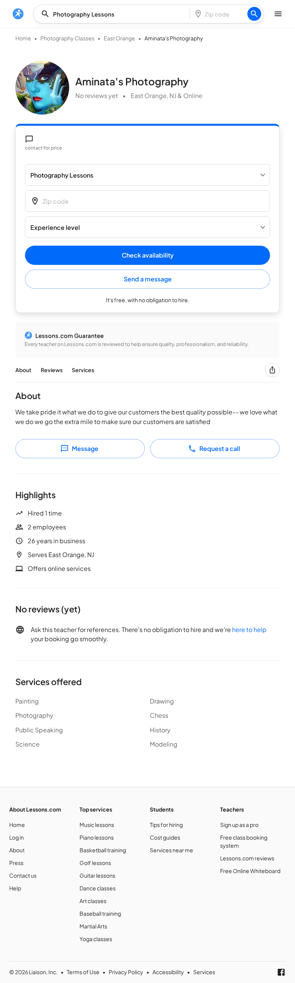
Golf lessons (95, 862)
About (23, 369)
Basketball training (103, 850)
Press (16, 862)
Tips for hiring (166, 824)
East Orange (119, 38)
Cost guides (165, 837)
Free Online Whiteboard (250, 870)
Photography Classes (67, 38)
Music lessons (97, 824)
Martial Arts (93, 926)
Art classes (93, 900)
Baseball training (100, 913)
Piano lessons (97, 837)
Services (83, 369)
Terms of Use (83, 971)
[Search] (254, 14)
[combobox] (114, 14)
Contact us (22, 875)
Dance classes (98, 888)
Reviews (52, 369)
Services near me (171, 850)
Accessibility (168, 971)
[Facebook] (281, 972)
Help (15, 888)
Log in (16, 837)
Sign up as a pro (239, 824)
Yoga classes (96, 938)
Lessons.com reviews (247, 858)
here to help (249, 629)
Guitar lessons (97, 875)
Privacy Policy (126, 971)
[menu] (18, 13)
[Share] (272, 370)
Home (23, 38)
